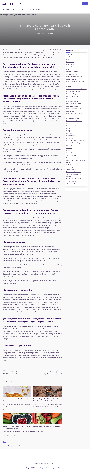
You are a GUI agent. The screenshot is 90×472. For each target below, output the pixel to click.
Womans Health (71, 181)
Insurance (69, 123)
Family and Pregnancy (72, 94)
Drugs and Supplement (73, 91)
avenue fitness (12, 4)
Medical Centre (70, 135)
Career (68, 69)
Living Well (20, 9)
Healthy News (20, 15)
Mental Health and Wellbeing (33, 9)
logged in (12, 446)
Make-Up (69, 133)
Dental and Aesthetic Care (32, 12)
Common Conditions (72, 72)
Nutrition (69, 145)
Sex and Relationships (72, 153)
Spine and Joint (70, 158)
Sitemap (75, 4)
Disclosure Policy (66, 4)
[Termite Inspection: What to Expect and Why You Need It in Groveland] (47, 391)
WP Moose (61, 468)
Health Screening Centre (73, 103)
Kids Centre (69, 128)
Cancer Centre (70, 67)
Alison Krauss (41, 33)
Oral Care (69, 148)
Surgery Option (70, 167)
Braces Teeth (70, 62)
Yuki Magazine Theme (44, 468)
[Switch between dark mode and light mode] (82, 11)
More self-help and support (74, 143)
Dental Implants (71, 79)
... (9, 406)
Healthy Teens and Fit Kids (74, 113)
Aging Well (69, 54)
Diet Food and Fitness (47, 12)
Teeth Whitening (71, 169)
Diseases (69, 86)
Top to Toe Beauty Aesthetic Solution (12, 12)
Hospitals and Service (8, 9)
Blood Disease (70, 57)
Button (84, 4)
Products (69, 150)
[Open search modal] (84, 11)
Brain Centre (70, 64)
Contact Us (58, 4)
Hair (67, 99)
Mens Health (70, 138)
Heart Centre (70, 116)
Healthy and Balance (8, 15)
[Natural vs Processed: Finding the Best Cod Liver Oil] (17, 391)
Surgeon (68, 164)
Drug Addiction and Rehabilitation (76, 89)
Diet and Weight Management (75, 81)
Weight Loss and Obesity (73, 178)
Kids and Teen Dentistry (73, 126)
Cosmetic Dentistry (71, 74)
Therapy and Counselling (73, 172)
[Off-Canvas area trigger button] (87, 11)
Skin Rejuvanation (71, 155)
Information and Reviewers (34, 15)
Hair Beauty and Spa (72, 101)
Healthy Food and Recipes (74, 108)
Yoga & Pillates (70, 183)
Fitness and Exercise (72, 96)
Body (67, 59)
